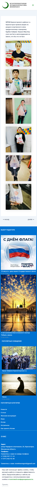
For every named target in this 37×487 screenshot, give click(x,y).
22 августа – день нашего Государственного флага (18, 281)
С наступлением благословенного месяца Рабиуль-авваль (15, 343)
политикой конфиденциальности (21, 479)
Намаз (4, 406)
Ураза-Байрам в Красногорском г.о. (14, 380)
